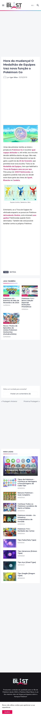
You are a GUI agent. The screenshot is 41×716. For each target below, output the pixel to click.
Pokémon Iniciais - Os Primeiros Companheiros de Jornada (27, 518)
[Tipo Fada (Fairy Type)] (9, 543)
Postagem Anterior (9, 401)
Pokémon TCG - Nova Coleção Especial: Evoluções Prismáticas (28, 303)
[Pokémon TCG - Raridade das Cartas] (9, 532)
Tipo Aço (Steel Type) (27, 562)
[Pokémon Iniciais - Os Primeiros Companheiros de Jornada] (9, 518)
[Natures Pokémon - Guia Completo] (9, 496)
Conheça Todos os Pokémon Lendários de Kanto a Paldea (27, 506)
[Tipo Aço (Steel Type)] (9, 565)
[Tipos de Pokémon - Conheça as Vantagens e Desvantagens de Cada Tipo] (9, 482)
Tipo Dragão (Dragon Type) (26, 574)
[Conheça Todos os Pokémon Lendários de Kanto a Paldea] (9, 507)
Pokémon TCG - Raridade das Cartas (26, 530)
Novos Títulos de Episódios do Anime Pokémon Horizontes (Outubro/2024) (10, 330)
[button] (3, 5)
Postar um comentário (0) (20, 394)
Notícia (13, 272)
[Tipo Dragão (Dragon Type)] (9, 576)
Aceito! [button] (7, 712)
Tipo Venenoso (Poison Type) (27, 552)
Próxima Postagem (31, 401)
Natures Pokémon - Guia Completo (26, 494)
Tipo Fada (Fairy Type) (27, 540)
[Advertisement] (20, 34)
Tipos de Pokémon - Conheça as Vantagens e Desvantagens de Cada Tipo (27, 482)
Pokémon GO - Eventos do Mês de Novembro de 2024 (11, 301)
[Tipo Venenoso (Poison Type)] (9, 554)
